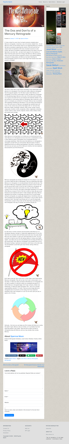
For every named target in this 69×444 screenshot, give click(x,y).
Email (6, 396)
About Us (45, 2)
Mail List (27, 428)
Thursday (48, 70)
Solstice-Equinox (49, 68)
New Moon (54, 60)
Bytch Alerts (52, 2)
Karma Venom (59, 24)
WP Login (27, 430)
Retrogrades (8, 360)
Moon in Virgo (48, 60)
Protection (60, 60)
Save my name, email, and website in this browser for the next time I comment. (22, 410)
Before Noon (56, 45)
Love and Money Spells (54, 52)
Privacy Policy (6, 430)
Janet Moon (24, 358)
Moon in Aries (48, 57)
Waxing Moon (57, 74)
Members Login (61, 2)
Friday (60, 47)
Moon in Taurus (56, 59)
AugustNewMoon (50, 45)
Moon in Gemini (54, 57)
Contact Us (6, 428)
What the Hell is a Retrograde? (11, 365)
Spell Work (57, 68)
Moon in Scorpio (49, 59)
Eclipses (57, 47)
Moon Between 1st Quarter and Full (54, 55)
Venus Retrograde (56, 72)
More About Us (50, 434)
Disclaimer (5, 432)
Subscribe (48, 428)
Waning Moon (49, 73)
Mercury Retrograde (32, 358)
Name (6, 390)
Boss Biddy (58, 41)
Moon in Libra (61, 57)
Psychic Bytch (7, 2)
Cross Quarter (48, 47)
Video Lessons (59, 34)
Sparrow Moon (24, 38)
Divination (53, 47)
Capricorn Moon (62, 45)
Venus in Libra (57, 70)
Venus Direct (52, 70)
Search (48, 6)
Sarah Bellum (52, 65)
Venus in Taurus (49, 72)
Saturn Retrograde (62, 65)
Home (40, 2)
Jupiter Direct (59, 49)
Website (7, 402)
